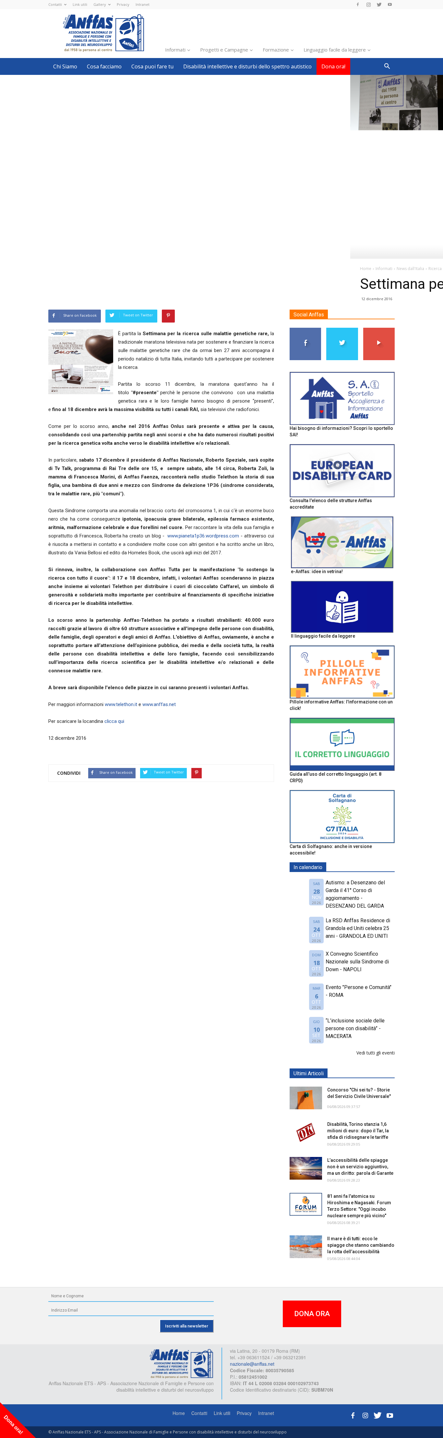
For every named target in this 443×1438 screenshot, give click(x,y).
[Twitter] (379, 4)
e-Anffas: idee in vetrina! (317, 571)
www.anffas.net (159, 704)
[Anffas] (181, 1363)
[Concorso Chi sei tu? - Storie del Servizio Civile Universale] (306, 1098)
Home (179, 1413)
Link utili (80, 4)
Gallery (99, 4)
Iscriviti (379, 330)
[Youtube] (390, 4)
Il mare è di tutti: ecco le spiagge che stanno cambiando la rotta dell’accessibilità (360, 1245)
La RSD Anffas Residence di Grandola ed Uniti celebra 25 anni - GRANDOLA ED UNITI (358, 928)
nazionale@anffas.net (252, 1364)
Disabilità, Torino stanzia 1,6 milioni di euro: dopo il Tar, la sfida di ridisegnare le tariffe (358, 1131)
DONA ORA (312, 1314)
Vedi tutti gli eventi (375, 1053)
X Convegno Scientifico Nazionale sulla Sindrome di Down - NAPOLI (357, 961)
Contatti (55, 4)
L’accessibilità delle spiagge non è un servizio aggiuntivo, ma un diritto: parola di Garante (360, 1167)
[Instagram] (368, 4)
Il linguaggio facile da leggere (323, 636)
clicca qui (114, 721)
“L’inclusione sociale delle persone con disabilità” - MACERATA (355, 1028)
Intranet (143, 4)
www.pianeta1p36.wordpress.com (203, 536)
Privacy (123, 4)
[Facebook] (358, 4)
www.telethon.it (121, 704)
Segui (305, 330)
